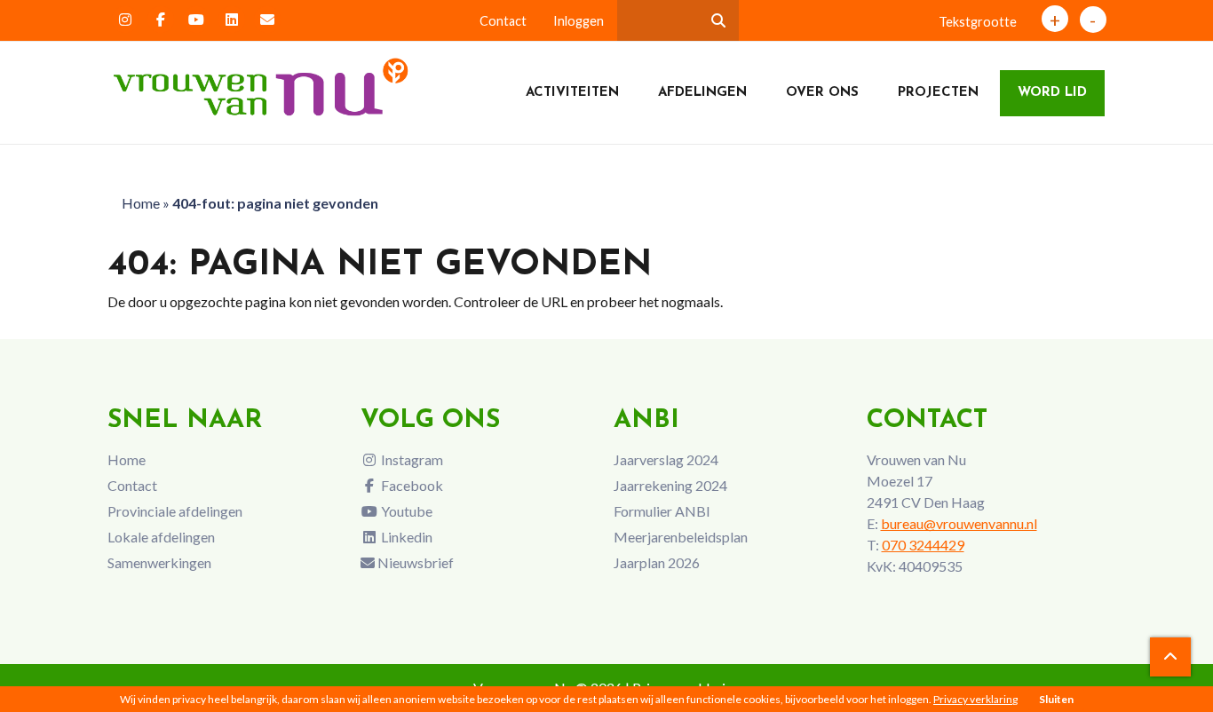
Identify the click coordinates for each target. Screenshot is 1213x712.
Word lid (1052, 92)
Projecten (938, 92)
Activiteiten (572, 92)
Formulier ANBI (662, 510)
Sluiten (1056, 699)
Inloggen (578, 20)
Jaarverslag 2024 (666, 459)
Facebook (410, 485)
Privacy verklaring (975, 699)
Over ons (822, 92)
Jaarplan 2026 (657, 562)
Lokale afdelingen (161, 536)
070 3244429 (923, 544)
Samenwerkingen (159, 562)
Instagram (410, 459)
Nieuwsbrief (414, 562)
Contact (503, 20)
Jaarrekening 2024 (670, 485)
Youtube (405, 510)
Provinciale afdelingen (174, 510)
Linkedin (405, 536)
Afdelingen (702, 92)
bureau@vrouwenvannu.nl (959, 523)
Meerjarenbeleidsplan (681, 536)
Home (141, 202)
